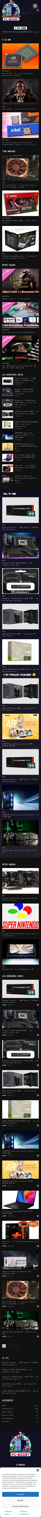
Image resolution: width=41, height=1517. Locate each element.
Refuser (20, 1500)
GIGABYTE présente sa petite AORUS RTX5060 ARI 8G (26, 446)
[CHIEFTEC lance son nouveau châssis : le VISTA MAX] (7, 435)
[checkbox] (35, 5)
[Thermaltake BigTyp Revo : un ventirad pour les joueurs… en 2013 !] (20, 239)
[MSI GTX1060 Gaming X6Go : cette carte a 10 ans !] (20, 203)
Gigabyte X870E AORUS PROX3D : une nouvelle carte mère (24, 391)
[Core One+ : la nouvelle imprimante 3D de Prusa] (7, 468)
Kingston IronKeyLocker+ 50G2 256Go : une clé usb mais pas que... (25, 403)
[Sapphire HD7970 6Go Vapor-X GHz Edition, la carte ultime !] (20, 881)
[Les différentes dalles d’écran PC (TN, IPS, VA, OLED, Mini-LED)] (20, 348)
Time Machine (6, 218)
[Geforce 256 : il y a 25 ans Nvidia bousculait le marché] (20, 56)
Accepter (20, 1494)
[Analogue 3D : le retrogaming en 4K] (20, 952)
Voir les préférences (20, 1506)
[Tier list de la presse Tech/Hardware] (20, 315)
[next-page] (7, 486)
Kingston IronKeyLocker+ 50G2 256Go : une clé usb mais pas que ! (20, 1062)
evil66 (4, 1005)
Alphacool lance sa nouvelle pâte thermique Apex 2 (25, 478)
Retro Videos (5, 296)
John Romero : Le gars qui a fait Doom (19, 109)
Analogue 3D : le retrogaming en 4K (17, 969)
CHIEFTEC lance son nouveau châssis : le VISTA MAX (24, 435)
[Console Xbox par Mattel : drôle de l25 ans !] (20, 833)
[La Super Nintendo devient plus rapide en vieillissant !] (20, 916)
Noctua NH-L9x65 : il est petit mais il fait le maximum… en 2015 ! (19, 1303)
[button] (38, 1470)
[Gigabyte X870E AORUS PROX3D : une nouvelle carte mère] (7, 392)
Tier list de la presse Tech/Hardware (18, 332)
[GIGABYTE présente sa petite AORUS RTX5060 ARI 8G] (7, 447)
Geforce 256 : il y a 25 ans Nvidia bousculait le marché (17, 74)
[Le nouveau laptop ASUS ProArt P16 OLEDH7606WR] (7, 458)
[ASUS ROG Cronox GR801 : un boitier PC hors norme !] (7, 414)
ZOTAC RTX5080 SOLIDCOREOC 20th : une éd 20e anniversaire (26, 424)
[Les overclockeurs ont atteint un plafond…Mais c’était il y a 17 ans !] (20, 125)
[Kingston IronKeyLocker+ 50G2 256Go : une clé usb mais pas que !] (7, 403)
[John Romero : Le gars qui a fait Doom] (20, 92)
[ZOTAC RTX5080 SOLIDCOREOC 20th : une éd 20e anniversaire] (7, 424)
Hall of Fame (5, 70)
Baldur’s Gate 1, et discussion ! (17, 299)
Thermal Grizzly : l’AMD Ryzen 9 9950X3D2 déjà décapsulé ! (25, 380)
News (3, 106)
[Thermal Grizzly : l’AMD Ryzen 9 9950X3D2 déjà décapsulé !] (7, 381)
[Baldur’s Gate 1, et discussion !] (20, 281)
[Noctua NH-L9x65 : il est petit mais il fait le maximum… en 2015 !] (20, 168)
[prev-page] (3, 486)
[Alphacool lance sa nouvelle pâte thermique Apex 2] (7, 479)
